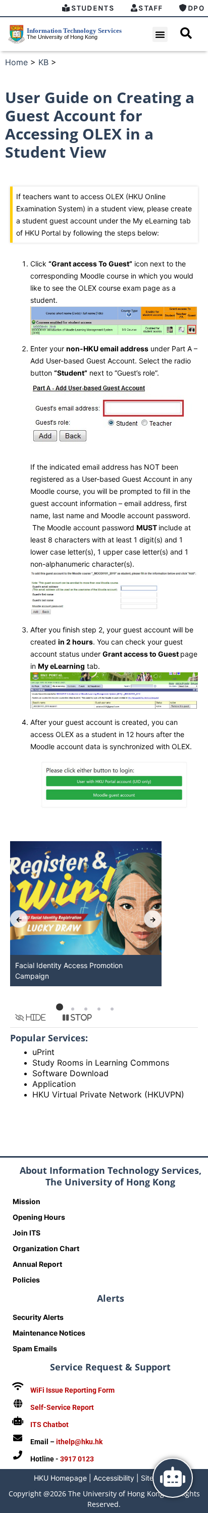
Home (16, 62)
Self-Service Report (62, 1407)
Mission (26, 1201)
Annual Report (37, 1264)
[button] (160, 34)
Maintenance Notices (49, 1332)
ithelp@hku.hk (79, 1442)
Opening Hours (39, 1217)
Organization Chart (46, 1248)
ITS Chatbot (49, 1424)
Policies (26, 1279)
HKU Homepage (60, 1478)
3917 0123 (77, 1459)
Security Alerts (38, 1317)
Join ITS (26, 1232)
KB (43, 62)
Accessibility (113, 1478)
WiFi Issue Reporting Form (72, 1390)
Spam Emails (35, 1348)
